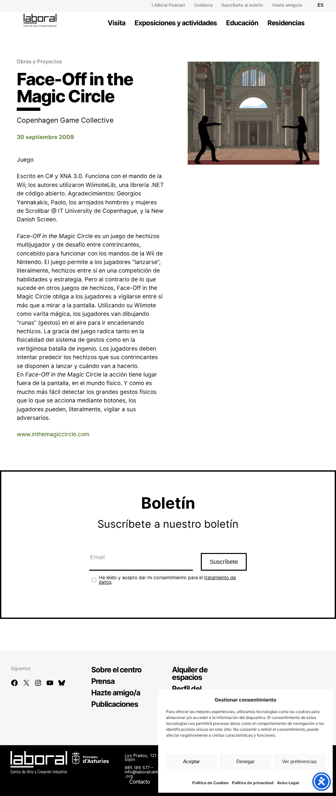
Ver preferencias (299, 761)
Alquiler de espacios (190, 673)
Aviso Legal (288, 782)
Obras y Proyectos (39, 61)
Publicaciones (114, 704)
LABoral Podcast (168, 5)
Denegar (245, 761)
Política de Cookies (210, 782)
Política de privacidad (253, 782)
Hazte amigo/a (287, 5)
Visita (116, 23)
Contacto (139, 781)
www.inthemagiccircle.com (53, 434)
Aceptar (191, 761)
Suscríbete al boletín (242, 5)
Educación (242, 23)
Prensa (103, 681)
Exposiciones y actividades (176, 23)
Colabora (203, 5)
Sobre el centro (116, 669)
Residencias (285, 23)
